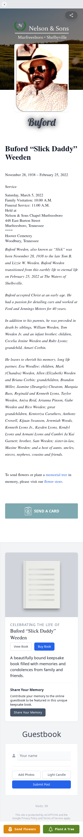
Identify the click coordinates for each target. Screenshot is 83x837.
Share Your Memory (28, 712)
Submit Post (41, 784)
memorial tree (56, 474)
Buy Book (44, 646)
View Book (21, 646)
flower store (53, 481)
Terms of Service (53, 818)
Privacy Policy (29, 818)
